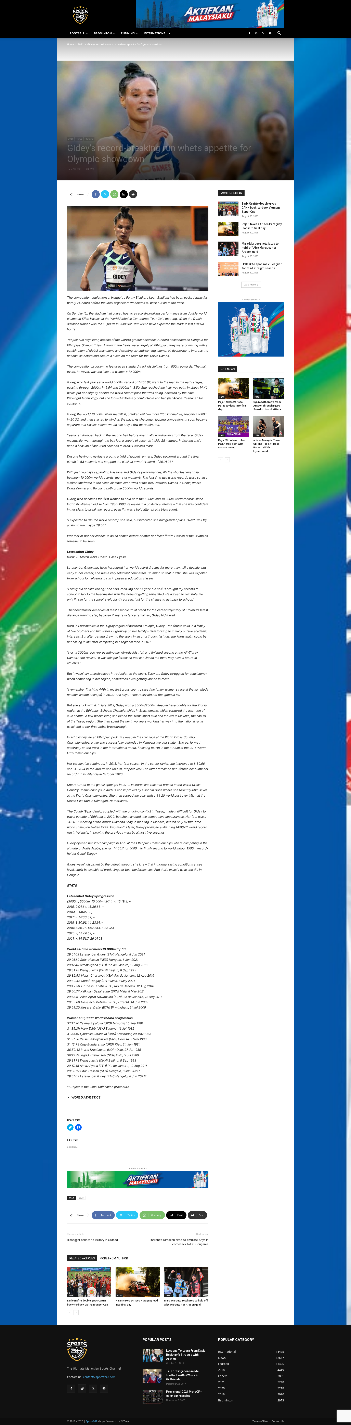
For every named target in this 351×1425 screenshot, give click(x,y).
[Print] (133, 194)
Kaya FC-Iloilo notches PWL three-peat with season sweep (231, 444)
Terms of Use (260, 1421)
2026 (70, 1295)
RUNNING (128, 33)
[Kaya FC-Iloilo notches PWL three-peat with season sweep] (233, 426)
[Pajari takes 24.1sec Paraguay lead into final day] (138, 1282)
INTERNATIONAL (155, 33)
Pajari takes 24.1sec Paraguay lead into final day (232, 405)
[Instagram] (256, 33)
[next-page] (76, 1312)
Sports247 (91, 1421)
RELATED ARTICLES (82, 1258)
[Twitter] (263, 33)
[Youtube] (270, 33)
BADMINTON (103, 33)
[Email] (124, 194)
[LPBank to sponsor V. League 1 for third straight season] (228, 269)
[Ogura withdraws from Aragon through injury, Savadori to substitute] (268, 388)
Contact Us (278, 1421)
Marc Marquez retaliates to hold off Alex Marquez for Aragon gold (260, 247)
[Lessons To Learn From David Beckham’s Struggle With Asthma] (153, 1355)
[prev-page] (69, 1312)
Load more (250, 284)
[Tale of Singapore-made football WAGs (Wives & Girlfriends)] (152, 1376)
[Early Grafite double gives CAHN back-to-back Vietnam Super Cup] (89, 1282)
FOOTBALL (77, 33)
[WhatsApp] (114, 194)
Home (70, 44)
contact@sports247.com (99, 1377)
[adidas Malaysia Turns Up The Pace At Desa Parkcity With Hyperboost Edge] (268, 426)
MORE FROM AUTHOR (114, 1258)
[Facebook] (249, 33)
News (79, 138)
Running (89, 138)
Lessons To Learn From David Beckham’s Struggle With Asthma (186, 1354)
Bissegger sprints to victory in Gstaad (92, 1240)
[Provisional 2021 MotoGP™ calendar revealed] (153, 1397)
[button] (279, 34)
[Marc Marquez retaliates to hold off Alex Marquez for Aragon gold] (186, 1282)
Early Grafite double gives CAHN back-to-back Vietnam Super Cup (261, 207)
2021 (80, 44)
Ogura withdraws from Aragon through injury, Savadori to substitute (267, 405)
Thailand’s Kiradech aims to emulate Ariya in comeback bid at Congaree (178, 1242)
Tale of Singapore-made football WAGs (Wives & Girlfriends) (182, 1375)
